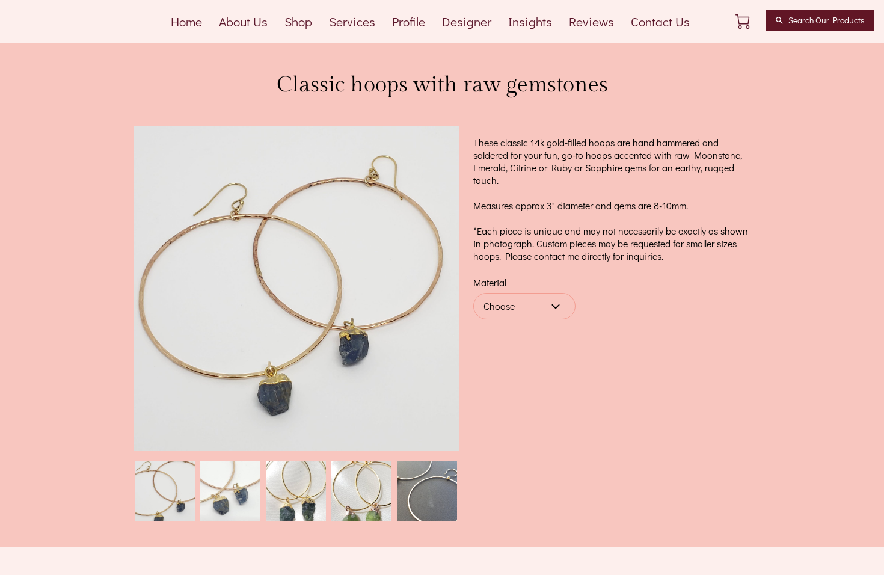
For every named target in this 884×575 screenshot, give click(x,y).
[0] (742, 21)
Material (489, 282)
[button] (524, 306)
